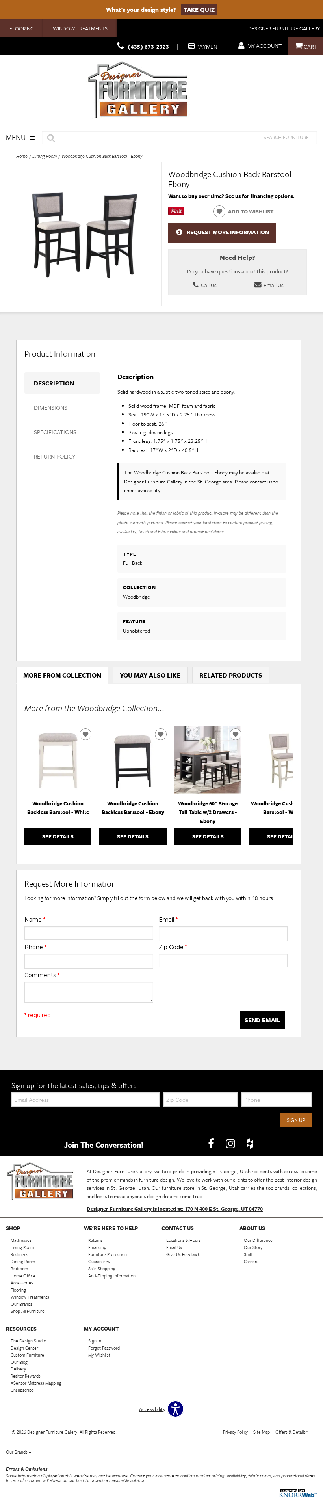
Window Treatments (80, 28)
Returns (95, 1240)
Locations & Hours (183, 1240)
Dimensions (50, 407)
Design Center (24, 1347)
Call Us (208, 285)
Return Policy (54, 456)
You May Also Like (150, 675)
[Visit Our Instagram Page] (231, 1144)
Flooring (21, 28)
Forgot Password (104, 1347)
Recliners (19, 1254)
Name (34, 919)
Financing (97, 1247)
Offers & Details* (291, 1431)
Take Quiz (199, 9)
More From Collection (62, 675)
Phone (35, 947)
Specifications (55, 431)
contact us (261, 481)
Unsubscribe (22, 1390)
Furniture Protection (107, 1254)
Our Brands (21, 1304)
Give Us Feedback (183, 1254)
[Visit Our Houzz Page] (249, 1144)
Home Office (23, 1275)
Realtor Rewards (26, 1375)
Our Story (253, 1247)
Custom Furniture (27, 1354)
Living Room (22, 1247)
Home (22, 156)
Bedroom (19, 1268)
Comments (41, 975)
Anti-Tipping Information (112, 1275)
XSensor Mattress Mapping (36, 1383)
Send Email (262, 1020)
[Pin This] (176, 213)
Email (168, 919)
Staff (248, 1254)
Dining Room (44, 156)
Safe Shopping (101, 1268)
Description (54, 383)
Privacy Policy (235, 1431)
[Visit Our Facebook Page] (212, 1144)
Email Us (273, 285)
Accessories (22, 1282)
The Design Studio (28, 1340)
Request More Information (228, 232)
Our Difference (258, 1240)
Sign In (94, 1340)
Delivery (18, 1368)
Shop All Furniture (28, 1311)
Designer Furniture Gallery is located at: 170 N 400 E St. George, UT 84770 (175, 1209)
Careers (251, 1261)
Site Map (261, 1431)
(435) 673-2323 (148, 46)
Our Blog (19, 1361)
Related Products (230, 675)
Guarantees (99, 1261)
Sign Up (296, 1120)
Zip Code (173, 947)
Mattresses (21, 1240)
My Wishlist (99, 1354)
